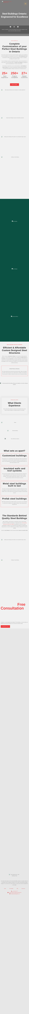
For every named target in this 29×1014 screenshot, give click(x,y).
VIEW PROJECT (7, 338)
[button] (25, 3)
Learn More (6, 243)
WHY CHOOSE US (14, 40)
